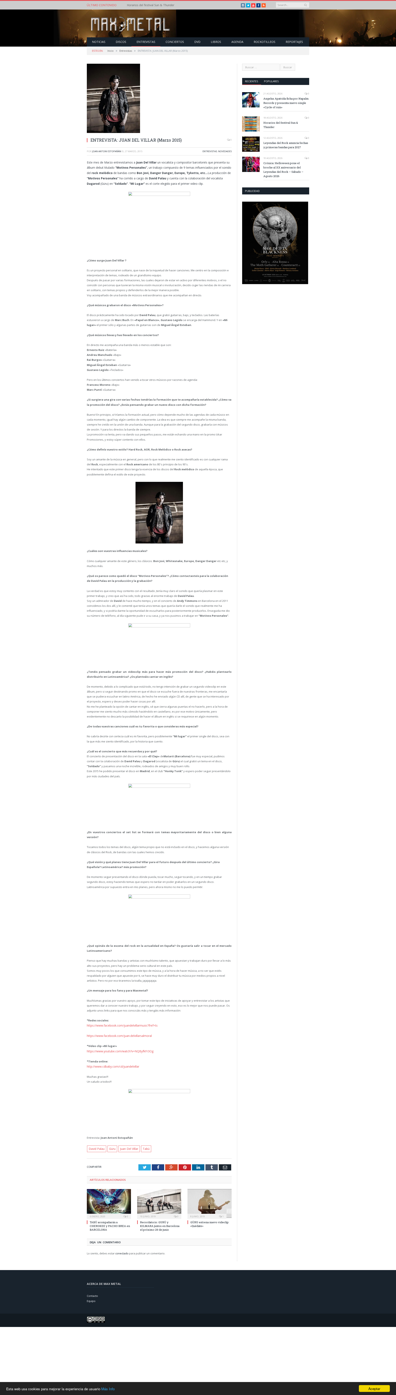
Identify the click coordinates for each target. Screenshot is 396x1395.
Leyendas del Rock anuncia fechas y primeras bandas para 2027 (285, 145)
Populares (271, 81)
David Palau (96, 1147)
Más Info (108, 1388)
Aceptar (374, 1388)
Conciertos (175, 42)
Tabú (144, 1147)
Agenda (237, 42)
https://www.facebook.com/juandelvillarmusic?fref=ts (120, 1025)
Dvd (197, 42)
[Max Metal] (131, 23)
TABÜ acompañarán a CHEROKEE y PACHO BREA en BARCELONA (110, 1224)
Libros (216, 42)
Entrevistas (146, 42)
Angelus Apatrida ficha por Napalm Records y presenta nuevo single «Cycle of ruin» (286, 103)
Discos (121, 42)
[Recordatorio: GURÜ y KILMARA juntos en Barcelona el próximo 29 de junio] (159, 1201)
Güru (111, 1147)
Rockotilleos (264, 42)
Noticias (98, 42)
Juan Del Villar (127, 1147)
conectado (121, 1251)
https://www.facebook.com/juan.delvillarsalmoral (117, 1035)
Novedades (225, 151)
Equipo (91, 1299)
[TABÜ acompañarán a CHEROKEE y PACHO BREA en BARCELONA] (109, 1201)
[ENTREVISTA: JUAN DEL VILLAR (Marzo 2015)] (159, 99)
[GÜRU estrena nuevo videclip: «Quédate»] (209, 1201)
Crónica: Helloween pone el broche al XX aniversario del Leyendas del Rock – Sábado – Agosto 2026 (283, 169)
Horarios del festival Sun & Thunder (150, 5)
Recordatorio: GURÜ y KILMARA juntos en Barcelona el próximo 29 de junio (159, 1224)
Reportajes (294, 42)
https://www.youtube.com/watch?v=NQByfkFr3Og (117, 1050)
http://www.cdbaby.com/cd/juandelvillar (112, 1065)
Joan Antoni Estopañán (106, 151)
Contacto (92, 1294)
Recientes (251, 81)
